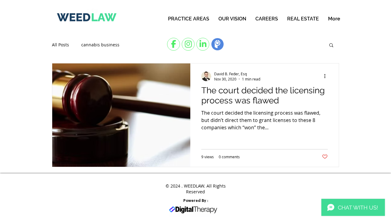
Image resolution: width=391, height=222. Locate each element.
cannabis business (100, 45)
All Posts (60, 45)
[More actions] (327, 76)
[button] (331, 45)
